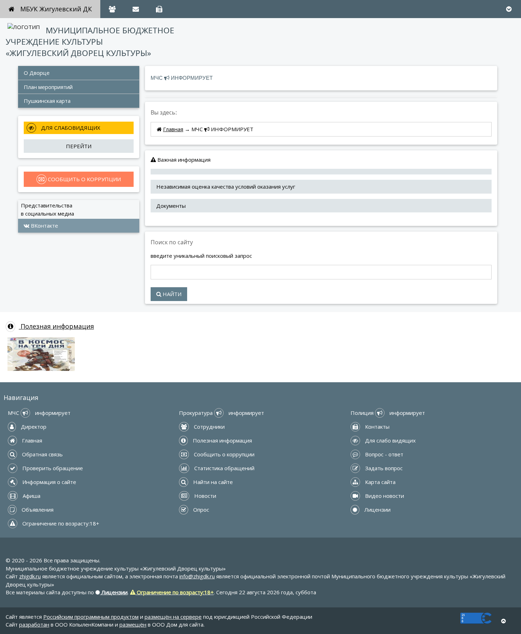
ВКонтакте (43, 225)
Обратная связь (42, 454)
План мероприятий (49, 86)
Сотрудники (208, 426)
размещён (132, 624)
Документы (171, 205)
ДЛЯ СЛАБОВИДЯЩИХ (70, 127)
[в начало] (503, 621)
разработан (34, 624)
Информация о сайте (48, 481)
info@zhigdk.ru (197, 576)
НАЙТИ (171, 293)
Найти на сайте (212, 481)
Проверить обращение (52, 468)
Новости (204, 495)
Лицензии (377, 509)
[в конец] (509, 9)
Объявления (37, 509)
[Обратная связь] (135, 9)
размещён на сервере (173, 616)
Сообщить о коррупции (223, 454)
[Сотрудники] (112, 9)
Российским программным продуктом (91, 616)
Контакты (377, 426)
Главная (173, 129)
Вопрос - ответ (383, 454)
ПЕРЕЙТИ (78, 146)
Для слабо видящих (390, 440)
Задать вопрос (383, 468)
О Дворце (37, 72)
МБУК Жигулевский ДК (56, 9)
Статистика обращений (223, 468)
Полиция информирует (388, 412)
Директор (32, 426)
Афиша (30, 495)
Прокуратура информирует (221, 412)
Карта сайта (380, 481)
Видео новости (384, 495)
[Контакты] (159, 9)
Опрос (200, 509)
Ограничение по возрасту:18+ (60, 523)
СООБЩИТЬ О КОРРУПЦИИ (83, 179)
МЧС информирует (39, 412)
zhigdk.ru (30, 576)
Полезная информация (56, 326)
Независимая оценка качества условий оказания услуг (225, 186)
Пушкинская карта (47, 100)
